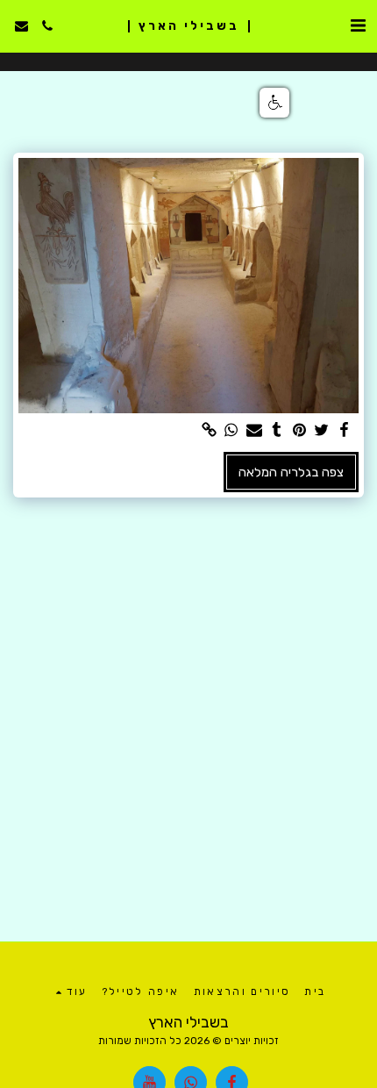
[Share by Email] (253, 430)
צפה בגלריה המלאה (291, 472)
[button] (358, 25)
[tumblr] (276, 430)
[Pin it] (299, 430)
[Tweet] (322, 430)
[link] (209, 430)
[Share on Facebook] (344, 430)
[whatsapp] (231, 430)
